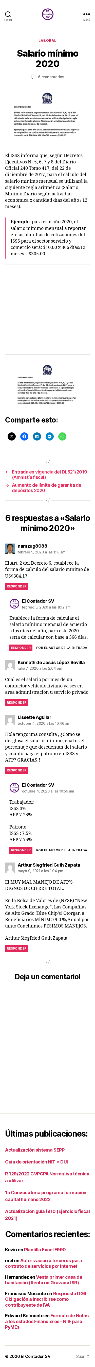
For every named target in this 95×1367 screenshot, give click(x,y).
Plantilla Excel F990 (45, 1249)
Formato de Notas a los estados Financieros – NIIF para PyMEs (46, 1321)
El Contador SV (35, 1356)
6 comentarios (51, 76)
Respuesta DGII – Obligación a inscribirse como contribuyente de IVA (47, 1299)
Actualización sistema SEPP (34, 1150)
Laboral (47, 40)
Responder (16, 586)
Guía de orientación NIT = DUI (36, 1162)
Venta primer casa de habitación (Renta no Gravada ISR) (43, 1280)
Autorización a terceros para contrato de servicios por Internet (43, 1263)
